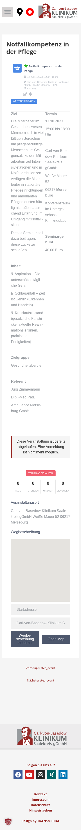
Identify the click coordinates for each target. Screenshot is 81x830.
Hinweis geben (40, 810)
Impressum (41, 799)
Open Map (56, 639)
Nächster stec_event (40, 680)
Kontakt (40, 794)
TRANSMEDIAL (48, 821)
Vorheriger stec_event (40, 668)
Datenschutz (40, 805)
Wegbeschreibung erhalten (25, 639)
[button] (7, 12)
